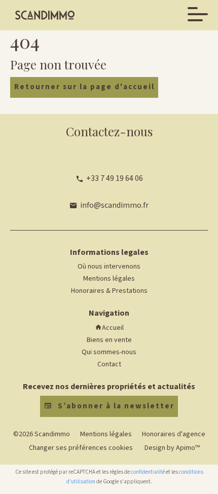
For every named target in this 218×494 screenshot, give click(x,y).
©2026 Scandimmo (41, 434)
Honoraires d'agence (173, 434)
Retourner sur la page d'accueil (84, 87)
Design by (171, 448)
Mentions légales (106, 434)
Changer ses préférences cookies (81, 448)
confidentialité (148, 472)
